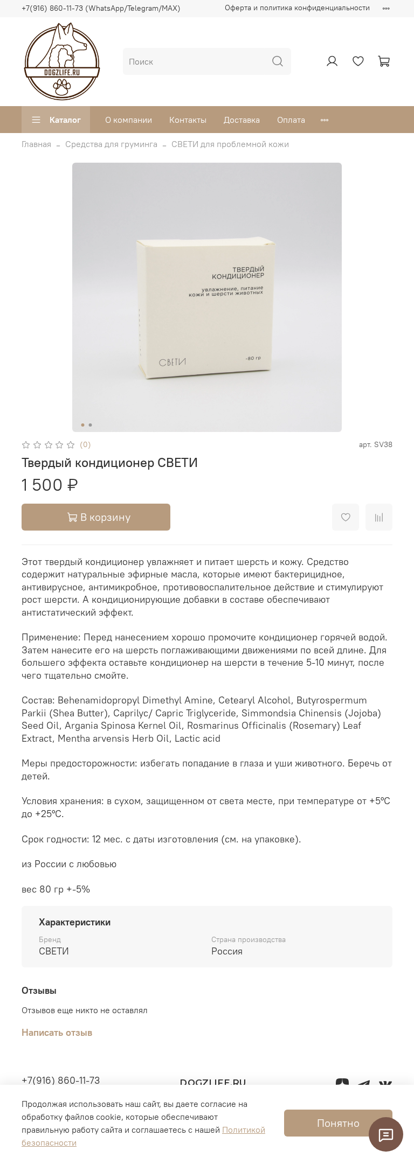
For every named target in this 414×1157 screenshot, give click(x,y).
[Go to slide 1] (83, 425)
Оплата (291, 119)
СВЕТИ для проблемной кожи (230, 143)
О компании (128, 119)
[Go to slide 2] (90, 425)
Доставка (242, 119)
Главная (36, 143)
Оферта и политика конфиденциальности (297, 7)
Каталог (65, 119)
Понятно (338, 1123)
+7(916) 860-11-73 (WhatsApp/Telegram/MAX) (101, 8)
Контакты (187, 119)
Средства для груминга (111, 143)
